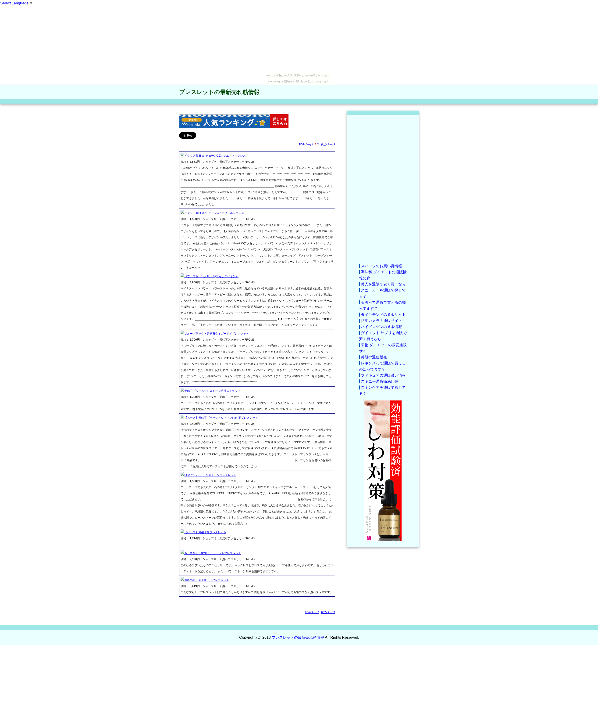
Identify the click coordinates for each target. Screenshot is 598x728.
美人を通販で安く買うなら (383, 284)
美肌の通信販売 (374, 357)
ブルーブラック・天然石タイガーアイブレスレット (216, 333)
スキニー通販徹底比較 (379, 381)
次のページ (328, 144)
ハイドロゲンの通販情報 (381, 327)
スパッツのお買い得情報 (381, 266)
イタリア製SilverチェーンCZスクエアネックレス (215, 155)
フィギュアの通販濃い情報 (383, 375)
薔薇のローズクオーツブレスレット (206, 580)
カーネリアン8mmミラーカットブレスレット (212, 553)
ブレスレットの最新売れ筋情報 (219, 92)
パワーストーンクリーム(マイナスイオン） (211, 276)
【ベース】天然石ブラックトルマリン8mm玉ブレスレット (221, 417)
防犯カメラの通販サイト (381, 321)
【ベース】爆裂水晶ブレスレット (205, 532)
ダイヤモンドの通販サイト (383, 315)
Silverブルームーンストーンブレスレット (210, 475)
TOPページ (306, 144)
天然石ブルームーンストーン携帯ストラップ (212, 391)
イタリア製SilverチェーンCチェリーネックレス (214, 213)
